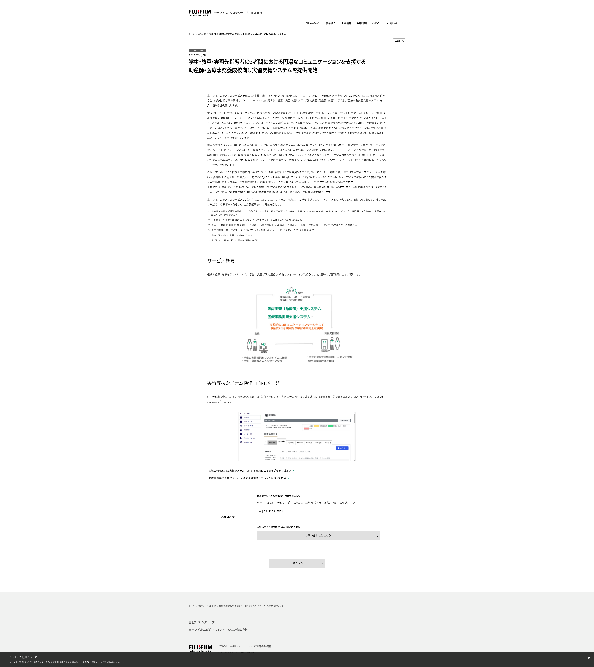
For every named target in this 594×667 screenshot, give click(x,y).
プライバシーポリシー (90, 662)
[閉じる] (589, 657)
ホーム (191, 34)
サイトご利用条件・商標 (260, 646)
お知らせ (202, 34)
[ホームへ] (233, 13)
